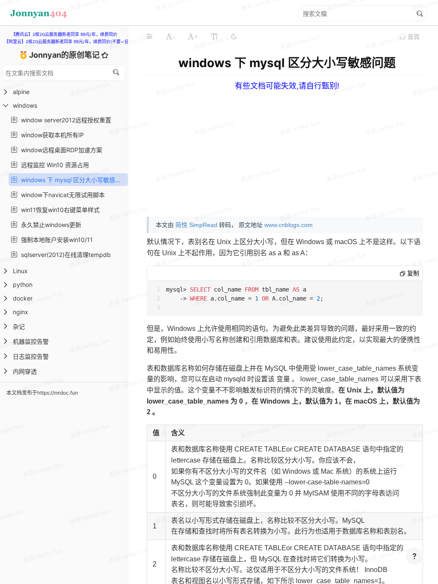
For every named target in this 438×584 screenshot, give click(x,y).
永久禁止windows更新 (49, 224)
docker (23, 298)
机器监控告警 (31, 341)
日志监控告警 (31, 356)
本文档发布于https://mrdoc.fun (42, 392)
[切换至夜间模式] (234, 36)
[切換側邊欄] (149, 36)
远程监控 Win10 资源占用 (53, 164)
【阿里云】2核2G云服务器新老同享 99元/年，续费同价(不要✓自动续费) (73, 41)
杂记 (19, 326)
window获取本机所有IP (51, 135)
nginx (20, 312)
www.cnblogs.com (288, 224)
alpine (21, 91)
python (23, 284)
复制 (412, 273)
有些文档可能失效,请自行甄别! (287, 85)
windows (25, 105)
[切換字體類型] (214, 36)
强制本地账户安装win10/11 (55, 239)
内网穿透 (25, 371)
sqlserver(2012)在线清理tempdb (64, 254)
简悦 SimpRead (196, 224)
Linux (20, 270)
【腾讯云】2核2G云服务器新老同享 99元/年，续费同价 (64, 34)
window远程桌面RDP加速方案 (60, 149)
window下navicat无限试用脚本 (61, 194)
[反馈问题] (414, 556)
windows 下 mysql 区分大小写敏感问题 (72, 179)
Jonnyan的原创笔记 (65, 54)
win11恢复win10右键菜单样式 (59, 209)
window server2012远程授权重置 (64, 120)
